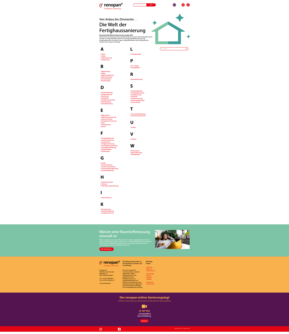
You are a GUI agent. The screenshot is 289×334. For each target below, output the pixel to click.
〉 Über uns (149, 269)
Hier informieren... (106, 249)
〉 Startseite (149, 267)
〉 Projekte (149, 277)
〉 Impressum (150, 282)
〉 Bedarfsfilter (150, 274)
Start (151, 5)
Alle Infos (144, 321)
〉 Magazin (149, 279)
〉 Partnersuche (150, 271)
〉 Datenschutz (150, 284)
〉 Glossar (148, 275)
